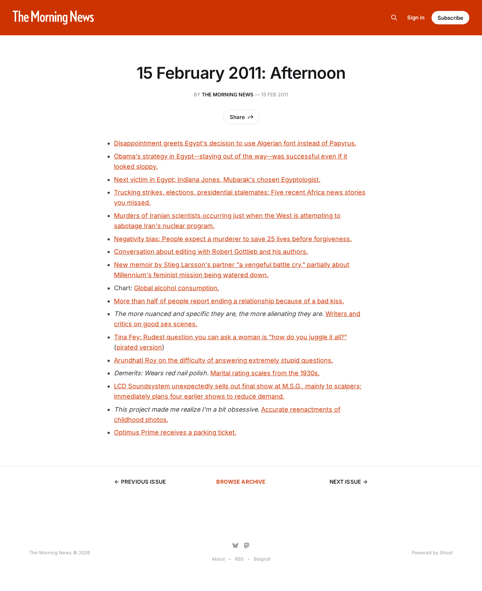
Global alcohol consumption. (176, 288)
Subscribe (450, 17)
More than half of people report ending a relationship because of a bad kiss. (229, 301)
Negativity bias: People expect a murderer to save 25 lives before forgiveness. (233, 239)
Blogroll (262, 559)
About (218, 559)
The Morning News (227, 94)
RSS (239, 559)
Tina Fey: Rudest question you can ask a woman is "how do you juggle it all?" (230, 337)
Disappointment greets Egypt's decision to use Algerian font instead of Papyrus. (235, 143)
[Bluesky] (235, 545)
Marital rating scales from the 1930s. (265, 373)
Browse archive (240, 481)
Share (237, 117)
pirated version (139, 347)
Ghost (446, 552)
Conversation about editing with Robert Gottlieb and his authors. (211, 251)
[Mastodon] (246, 545)
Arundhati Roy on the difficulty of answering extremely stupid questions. (223, 360)
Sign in (415, 17)
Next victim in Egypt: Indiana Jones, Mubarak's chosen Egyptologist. (217, 179)
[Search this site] (394, 17)
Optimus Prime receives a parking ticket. (175, 432)
